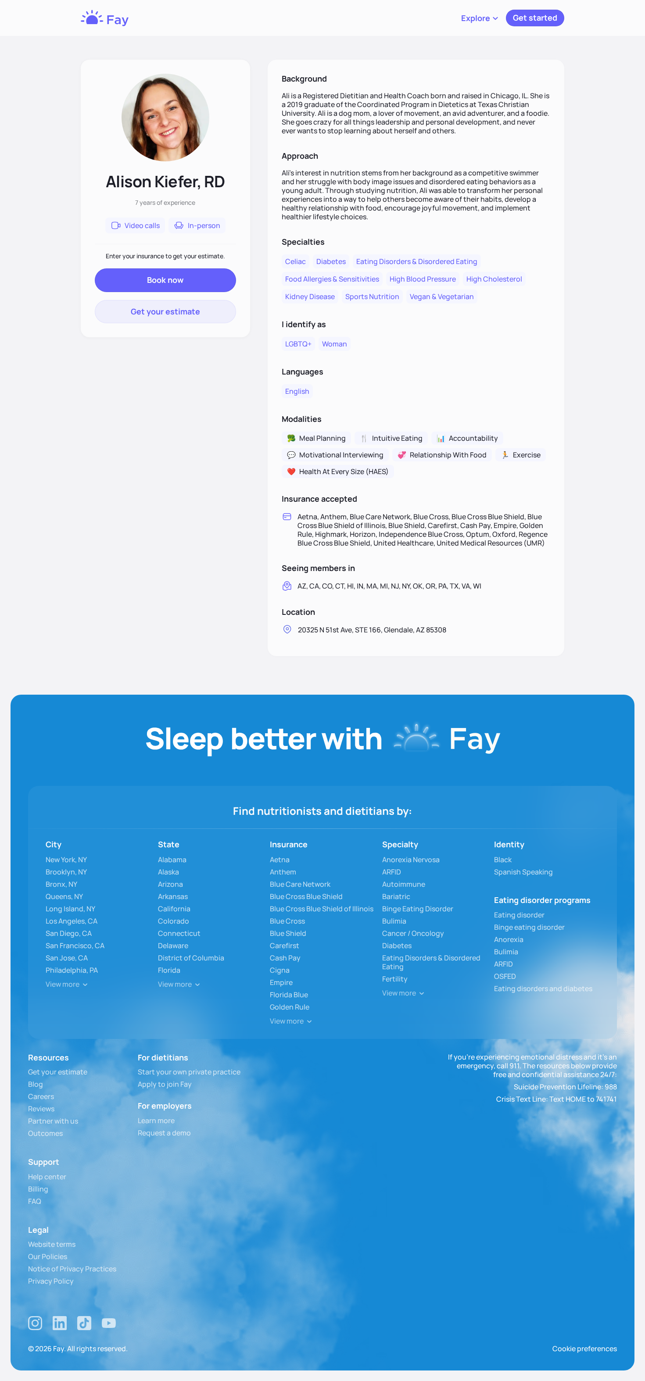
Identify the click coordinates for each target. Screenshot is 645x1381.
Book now (165, 280)
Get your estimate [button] (165, 311)
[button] (480, 18)
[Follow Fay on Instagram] (35, 1323)
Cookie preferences (584, 1348)
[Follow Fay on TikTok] (84, 1323)
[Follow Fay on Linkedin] (60, 1323)
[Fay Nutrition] (105, 18)
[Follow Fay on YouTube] (109, 1323)
